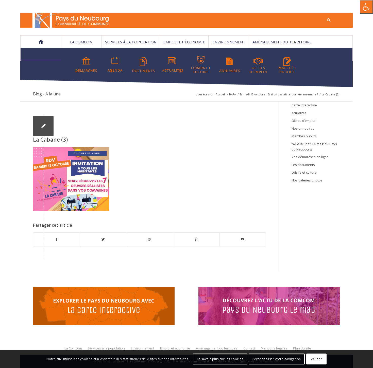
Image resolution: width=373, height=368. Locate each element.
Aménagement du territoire (282, 41)
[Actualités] (172, 65)
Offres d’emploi (303, 120)
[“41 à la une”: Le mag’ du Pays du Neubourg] (275, 307)
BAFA (232, 94)
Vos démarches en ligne (310, 157)
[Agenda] (115, 65)
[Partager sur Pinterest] (196, 239)
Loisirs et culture (304, 172)
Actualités (299, 113)
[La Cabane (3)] (43, 126)
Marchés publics (304, 136)
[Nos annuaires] (229, 65)
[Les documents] (143, 65)
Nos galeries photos (307, 180)
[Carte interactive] (103, 307)
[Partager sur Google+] (149, 239)
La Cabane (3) (50, 139)
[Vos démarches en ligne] (86, 65)
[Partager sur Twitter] (103, 239)
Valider (316, 359)
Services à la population (131, 41)
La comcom (81, 41)
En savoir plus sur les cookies (220, 359)
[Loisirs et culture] (201, 65)
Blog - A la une (47, 94)
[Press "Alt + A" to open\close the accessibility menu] (366, 7)
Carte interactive (304, 105)
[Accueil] (40, 42)
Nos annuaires (303, 128)
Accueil (221, 94)
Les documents (303, 164)
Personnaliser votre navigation (276, 359)
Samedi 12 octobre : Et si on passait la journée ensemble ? (279, 94)
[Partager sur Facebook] (56, 239)
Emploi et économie (184, 41)
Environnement (228, 41)
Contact (41, 54)
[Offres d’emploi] (258, 65)
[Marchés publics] (287, 65)
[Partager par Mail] (242, 239)
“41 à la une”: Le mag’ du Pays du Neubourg (314, 147)
